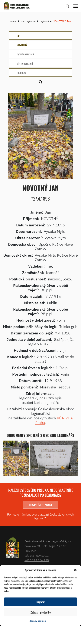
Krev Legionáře (28, 21)
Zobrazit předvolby (41, 612)
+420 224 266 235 (36, 560)
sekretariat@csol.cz (36, 555)
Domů (13, 21)
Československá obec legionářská (20, 6)
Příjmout (40, 602)
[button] (75, 570)
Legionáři (44, 21)
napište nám (40, 505)
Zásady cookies (38, 620)
